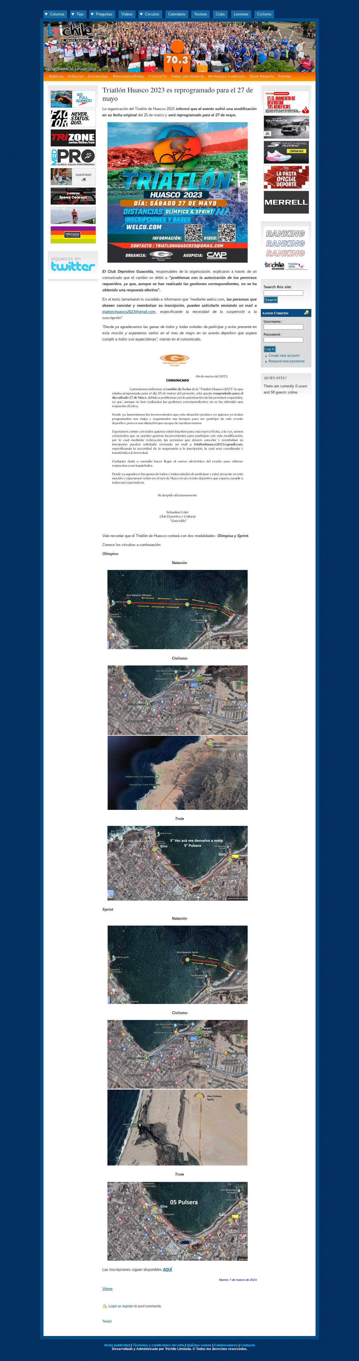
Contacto (247, 1345)
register (128, 1306)
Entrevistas (98, 76)
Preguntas (104, 14)
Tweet (106, 1321)
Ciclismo (264, 14)
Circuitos (152, 14)
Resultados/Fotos (128, 76)
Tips (80, 14)
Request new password (287, 361)
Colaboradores (226, 1345)
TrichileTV (158, 76)
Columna (57, 14)
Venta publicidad (117, 1345)
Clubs (220, 14)
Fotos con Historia (187, 76)
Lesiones (241, 14)
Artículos (76, 76)
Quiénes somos (199, 1345)
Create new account (284, 356)
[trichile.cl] (179, 47)
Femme (285, 76)
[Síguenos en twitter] (72, 270)
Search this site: (278, 287)
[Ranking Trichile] (286, 270)
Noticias (56, 76)
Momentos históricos (226, 76)
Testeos (200, 14)
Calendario (176, 14)
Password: (273, 334)
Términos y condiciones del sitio (158, 1345)
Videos (127, 14)
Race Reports (262, 76)
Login (113, 1306)
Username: (274, 321)
